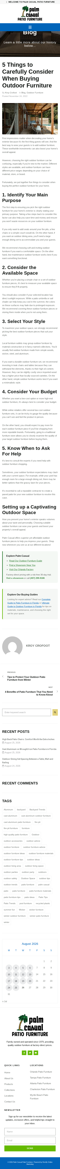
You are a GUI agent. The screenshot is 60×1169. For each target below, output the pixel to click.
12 (23, 974)
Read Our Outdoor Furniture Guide (25, 561)
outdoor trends (10, 884)
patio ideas (29, 897)
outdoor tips (44, 878)
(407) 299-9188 (37, 578)
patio (6, 891)
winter (6, 922)
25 (16, 987)
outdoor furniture (11, 847)
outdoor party (28, 872)
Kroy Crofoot (11, 92)
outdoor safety (10, 878)
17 (9, 981)
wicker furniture (36, 910)
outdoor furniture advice (34, 847)
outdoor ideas (33, 859)
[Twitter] (30, 1053)
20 (30, 981)
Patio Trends (9, 903)
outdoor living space (34, 866)
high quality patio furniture (16, 834)
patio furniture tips (12, 897)
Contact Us (9, 1101)
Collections (9, 1090)
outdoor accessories (13, 841)
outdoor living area (12, 866)
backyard (21, 809)
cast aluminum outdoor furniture (36, 816)
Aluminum (8, 809)
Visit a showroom (14, 578)
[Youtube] (36, 1053)
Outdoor (35, 834)
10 (9, 974)
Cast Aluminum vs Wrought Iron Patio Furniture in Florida (29, 749)
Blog (23, 92)
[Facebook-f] (24, 1053)
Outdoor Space (28, 878)
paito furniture (27, 884)
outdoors (42, 872)
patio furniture (18, 891)
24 (9, 987)
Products (8, 1084)
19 (23, 981)
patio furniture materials (40, 891)
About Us (8, 1078)
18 (16, 981)
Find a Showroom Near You (22, 565)
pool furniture (26, 903)
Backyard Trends (37, 809)
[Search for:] (26, 712)
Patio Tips (43, 897)
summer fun (9, 910)
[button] (30, 27)
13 (30, 974)
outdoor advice (33, 841)
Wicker (22, 910)
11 (16, 974)
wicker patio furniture (39, 916)
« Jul (4, 1001)
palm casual (43, 884)
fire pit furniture (11, 828)
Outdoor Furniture (35, 92)
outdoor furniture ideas (14, 853)
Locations (9, 1095)
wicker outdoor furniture (15, 916)
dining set (14, 239)
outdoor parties (11, 872)
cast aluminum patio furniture (17, 822)
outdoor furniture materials (41, 853)
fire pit (44, 229)
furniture (26, 828)
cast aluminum (10, 816)
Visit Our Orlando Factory (21, 569)
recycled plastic (43, 903)
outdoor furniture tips (13, 859)
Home (7, 1072)
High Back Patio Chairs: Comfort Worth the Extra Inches (28, 739)
